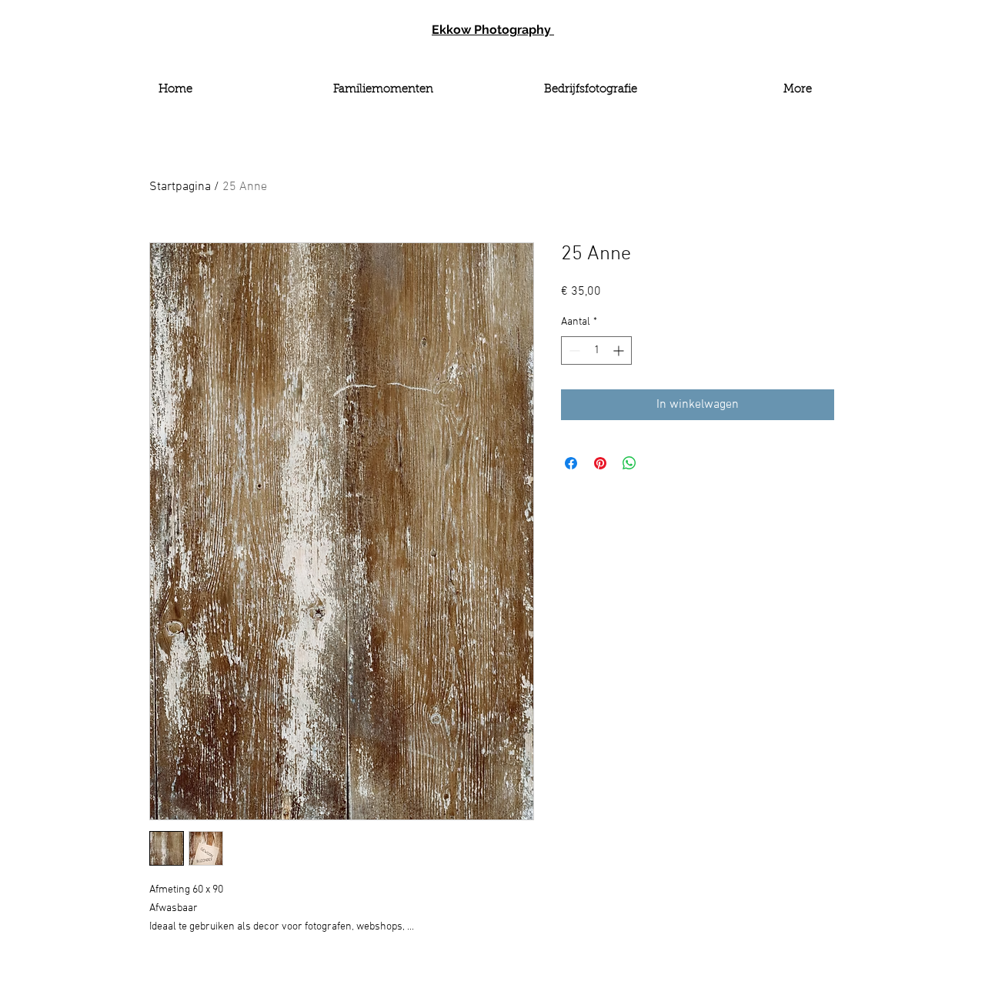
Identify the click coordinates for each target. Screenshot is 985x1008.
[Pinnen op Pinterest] (600, 463)
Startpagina (180, 187)
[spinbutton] (596, 350)
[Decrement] (573, 350)
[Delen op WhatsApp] (629, 463)
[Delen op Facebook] (571, 463)
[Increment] (619, 350)
